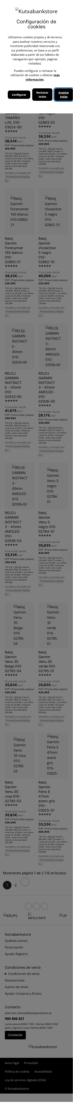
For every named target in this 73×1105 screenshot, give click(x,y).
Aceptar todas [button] (63, 94)
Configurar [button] (19, 95)
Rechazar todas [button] (42, 94)
